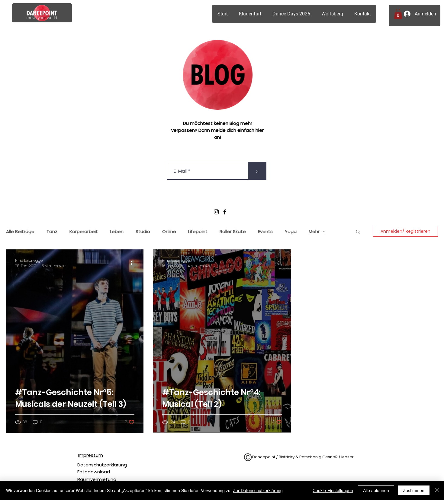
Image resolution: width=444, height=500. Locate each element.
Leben (117, 231)
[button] (398, 14)
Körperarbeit (83, 231)
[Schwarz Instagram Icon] (216, 212)
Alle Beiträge (20, 231)
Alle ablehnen (376, 490)
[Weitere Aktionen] (133, 263)
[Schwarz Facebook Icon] (224, 212)
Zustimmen (413, 490)
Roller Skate (233, 231)
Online (169, 231)
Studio (143, 231)
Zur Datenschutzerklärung (258, 490)
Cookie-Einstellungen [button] (333, 490)
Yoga (291, 231)
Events (265, 231)
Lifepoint (198, 231)
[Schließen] (436, 490)
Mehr (314, 231)
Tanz (52, 231)
